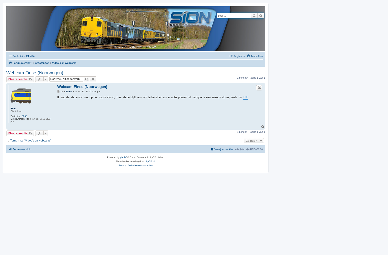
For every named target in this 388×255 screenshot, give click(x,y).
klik (245, 97)
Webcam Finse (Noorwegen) (34, 72)
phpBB (123, 157)
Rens (13, 108)
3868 (24, 116)
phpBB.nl (149, 161)
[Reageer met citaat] (259, 87)
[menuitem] (30, 56)
